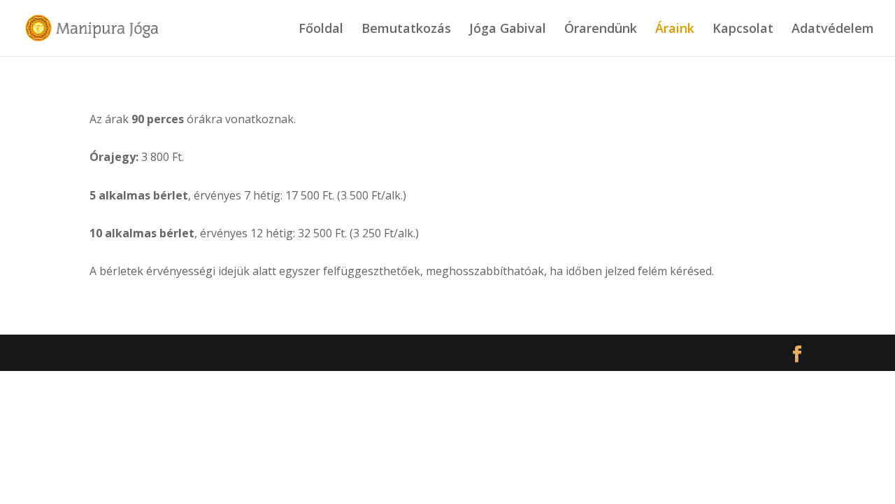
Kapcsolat (743, 29)
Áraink (674, 29)
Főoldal (321, 29)
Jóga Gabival (507, 29)
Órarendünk (600, 29)
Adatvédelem (833, 29)
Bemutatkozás (406, 29)
